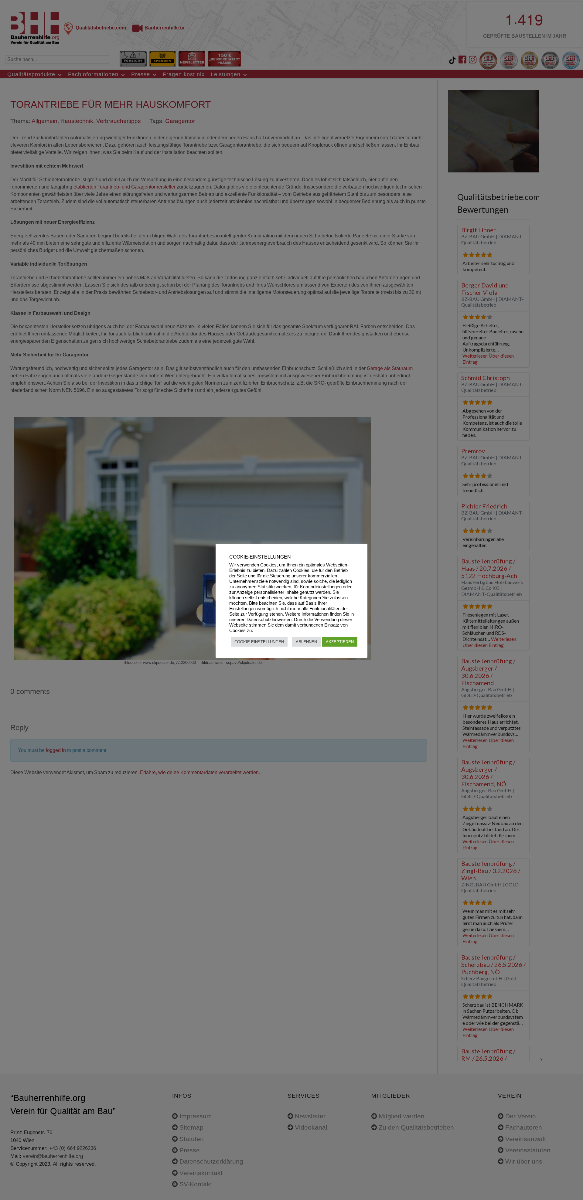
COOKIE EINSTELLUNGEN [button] (259, 642)
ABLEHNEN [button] (306, 642)
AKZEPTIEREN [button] (340, 642)
